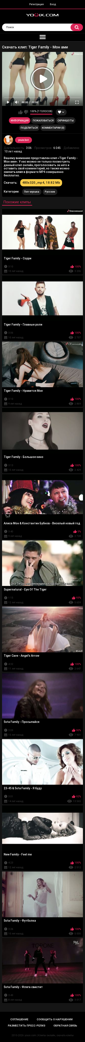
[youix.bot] (8, 140)
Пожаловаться (43, 120)
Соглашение (19, 1019)
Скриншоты (66, 120)
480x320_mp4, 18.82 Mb (41, 182)
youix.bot (23, 140)
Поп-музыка (31, 191)
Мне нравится (20, 112)
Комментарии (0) (53, 127)
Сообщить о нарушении (55, 1019)
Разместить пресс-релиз (26, 1025)
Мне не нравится (26, 112)
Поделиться (29, 127)
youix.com (30, 1035)
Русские (50, 191)
